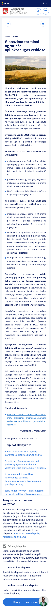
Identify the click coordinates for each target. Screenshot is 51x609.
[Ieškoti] (38, 11)
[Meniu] (46, 11)
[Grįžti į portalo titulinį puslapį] (6, 3)
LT (43, 3)
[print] (43, 24)
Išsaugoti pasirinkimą (25, 602)
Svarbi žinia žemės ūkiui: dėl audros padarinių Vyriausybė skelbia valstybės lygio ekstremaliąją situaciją (25, 464)
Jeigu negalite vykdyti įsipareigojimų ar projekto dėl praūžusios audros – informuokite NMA (24, 494)
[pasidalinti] (8, 24)
